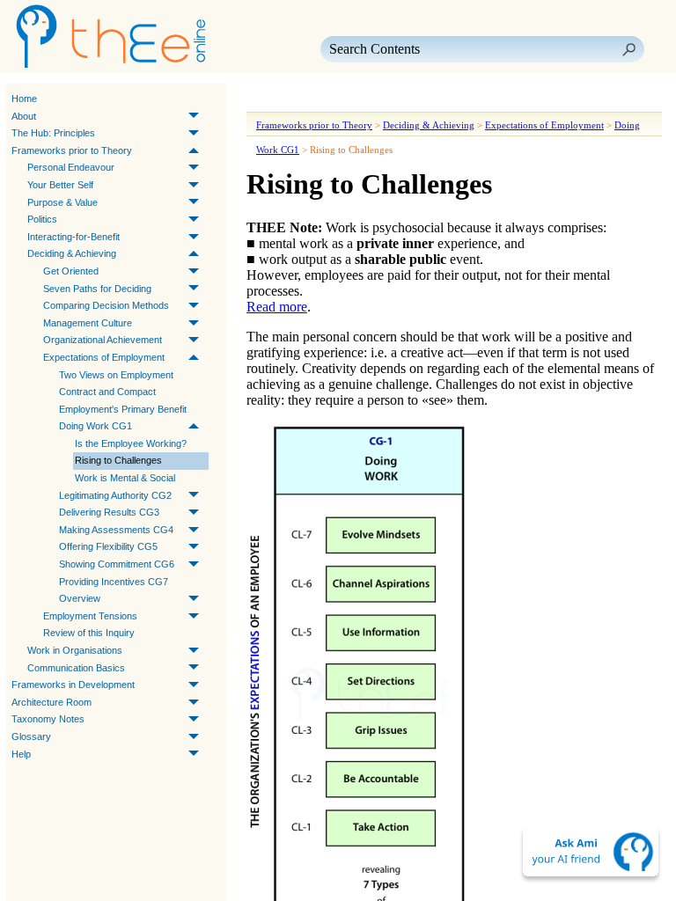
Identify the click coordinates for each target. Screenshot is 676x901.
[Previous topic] (262, 99)
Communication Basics (76, 668)
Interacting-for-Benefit (73, 236)
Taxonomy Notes (47, 719)
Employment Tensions (90, 616)
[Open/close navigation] (315, 99)
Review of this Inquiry (89, 632)
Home (24, 98)
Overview (79, 598)
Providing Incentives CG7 (113, 581)
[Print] (346, 99)
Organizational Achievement (102, 339)
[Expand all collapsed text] (378, 99)
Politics (42, 219)
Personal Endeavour (70, 167)
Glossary (31, 736)
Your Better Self (60, 184)
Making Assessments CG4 (116, 529)
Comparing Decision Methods (106, 305)
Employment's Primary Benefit (123, 409)
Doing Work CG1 (95, 426)
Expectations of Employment (104, 357)
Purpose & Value (62, 202)
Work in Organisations (74, 650)
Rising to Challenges (118, 460)
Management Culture (87, 323)
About (23, 116)
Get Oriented (71, 271)
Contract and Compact (107, 391)
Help (21, 754)
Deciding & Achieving (71, 253)
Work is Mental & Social (125, 477)
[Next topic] (287, 99)
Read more (276, 306)
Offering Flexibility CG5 (108, 546)
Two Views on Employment (116, 375)
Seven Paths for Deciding (97, 288)
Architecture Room (51, 702)
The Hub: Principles (53, 133)
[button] (628, 49)
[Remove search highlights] (410, 99)
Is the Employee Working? (131, 443)
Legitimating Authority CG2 (115, 495)
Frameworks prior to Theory (71, 150)
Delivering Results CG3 (109, 512)
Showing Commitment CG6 (116, 564)
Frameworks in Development (73, 684)
